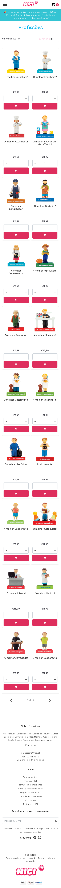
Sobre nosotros (30, 777)
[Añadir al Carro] (16, 106)
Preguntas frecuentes (30, 792)
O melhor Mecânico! (16, 464)
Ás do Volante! (45, 464)
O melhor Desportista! (44, 657)
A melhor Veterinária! (45, 399)
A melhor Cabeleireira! (16, 272)
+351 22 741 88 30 (30, 758)
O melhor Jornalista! (16, 77)
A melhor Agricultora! (45, 270)
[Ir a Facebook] (34, 838)
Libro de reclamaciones (30, 796)
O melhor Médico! (45, 593)
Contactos (30, 800)
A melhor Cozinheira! (16, 141)
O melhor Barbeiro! (45, 206)
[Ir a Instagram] (39, 838)
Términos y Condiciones (30, 784)
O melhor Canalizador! (16, 207)
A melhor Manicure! (45, 335)
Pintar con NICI (30, 804)
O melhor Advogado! (16, 657)
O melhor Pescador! (16, 335)
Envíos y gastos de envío (30, 788)
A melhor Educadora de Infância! (45, 143)
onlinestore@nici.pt (30, 752)
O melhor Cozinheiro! (45, 77)
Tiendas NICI (30, 781)
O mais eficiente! (16, 593)
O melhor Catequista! (45, 528)
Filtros (46, 39)
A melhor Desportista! (16, 528)
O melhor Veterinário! (16, 399)
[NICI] (30, 4)
